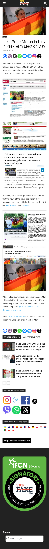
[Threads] (39, 56)
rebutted (21, 316)
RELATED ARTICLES (12, 337)
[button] (4, 3)
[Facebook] (5, 56)
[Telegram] (29, 56)
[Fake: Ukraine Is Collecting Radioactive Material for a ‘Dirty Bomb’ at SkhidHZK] (9, 373)
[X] (15, 56)
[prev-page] (4, 383)
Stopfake (13, 316)
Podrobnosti (11, 205)
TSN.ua (26, 205)
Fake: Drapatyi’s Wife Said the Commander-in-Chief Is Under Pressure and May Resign (30, 347)
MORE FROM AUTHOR (31, 337)
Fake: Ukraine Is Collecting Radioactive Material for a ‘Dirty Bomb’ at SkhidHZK (29, 373)
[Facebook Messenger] (24, 56)
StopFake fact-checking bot (17, 440)
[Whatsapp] (19, 56)
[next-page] (8, 383)
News (5, 37)
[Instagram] (34, 56)
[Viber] (10, 56)
